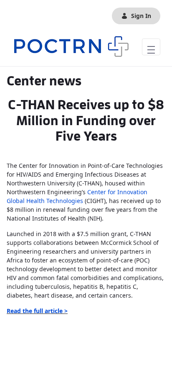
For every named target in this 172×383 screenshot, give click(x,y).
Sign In (141, 16)
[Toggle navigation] (151, 47)
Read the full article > (37, 311)
